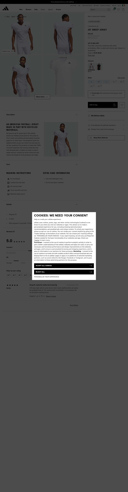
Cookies (36, 240)
